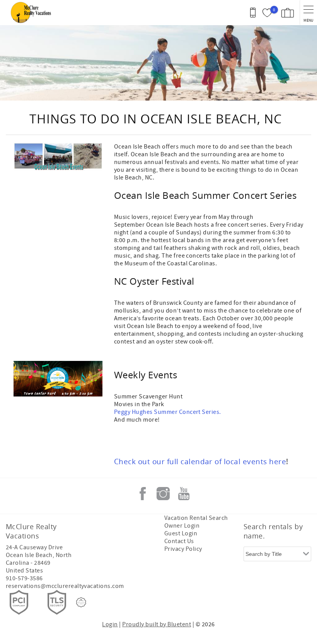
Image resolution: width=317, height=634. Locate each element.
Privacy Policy (183, 549)
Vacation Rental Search (196, 518)
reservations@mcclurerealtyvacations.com (65, 586)
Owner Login (181, 526)
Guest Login (180, 533)
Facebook (142, 493)
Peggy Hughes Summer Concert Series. (167, 412)
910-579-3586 (24, 578)
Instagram (163, 493)
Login (110, 624)
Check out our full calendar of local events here (200, 461)
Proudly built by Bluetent (156, 624)
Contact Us (179, 541)
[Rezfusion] (81, 602)
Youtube (183, 493)
